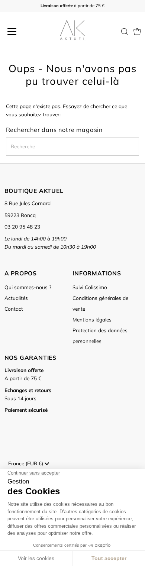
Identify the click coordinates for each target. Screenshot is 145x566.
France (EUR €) (26, 463)
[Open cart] (137, 32)
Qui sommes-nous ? (27, 287)
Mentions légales (92, 319)
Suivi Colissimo (89, 287)
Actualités (16, 298)
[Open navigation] (19, 31)
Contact (13, 308)
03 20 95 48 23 (22, 226)
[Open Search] (124, 31)
